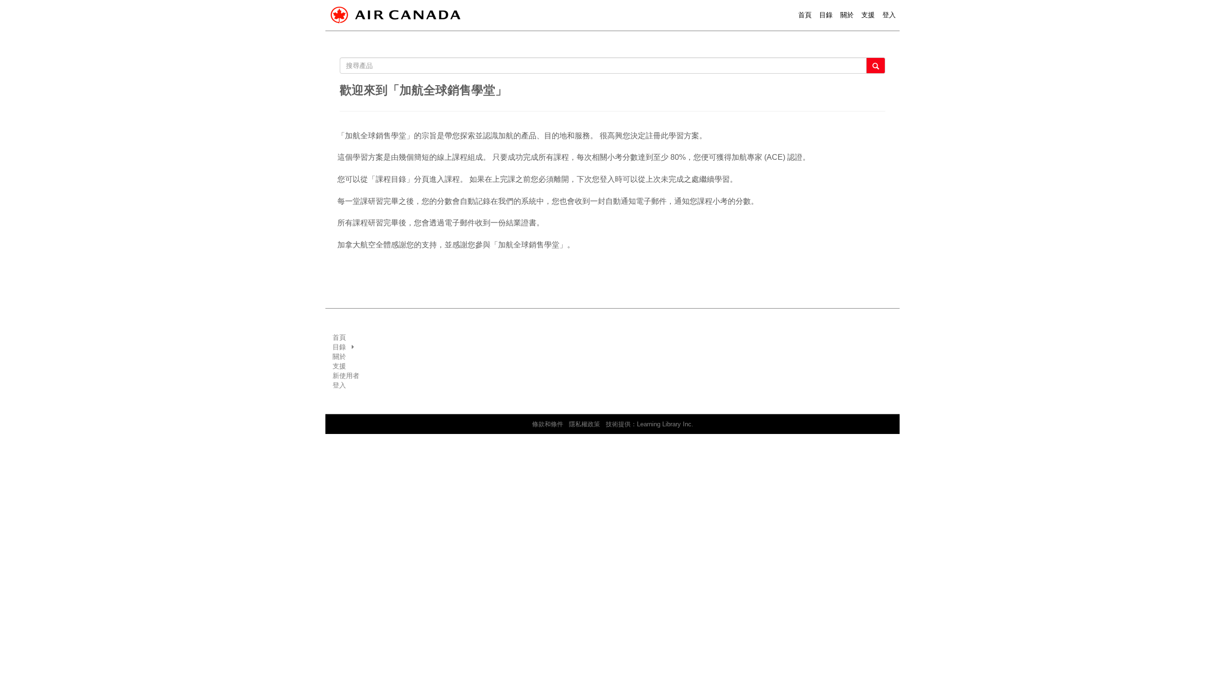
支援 (868, 15)
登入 (339, 385)
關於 (847, 15)
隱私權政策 (584, 424)
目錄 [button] (826, 15)
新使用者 (346, 375)
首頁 (805, 15)
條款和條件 (547, 424)
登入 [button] (889, 15)
